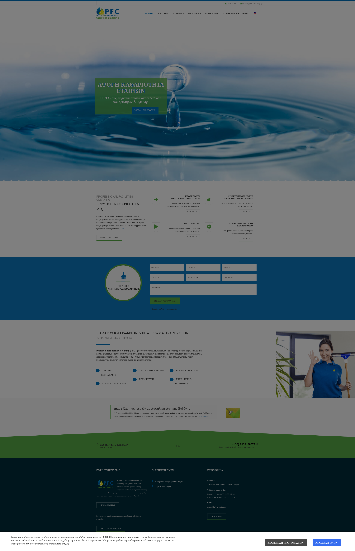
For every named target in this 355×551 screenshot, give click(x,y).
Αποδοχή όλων (326, 543)
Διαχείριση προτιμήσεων (285, 543)
